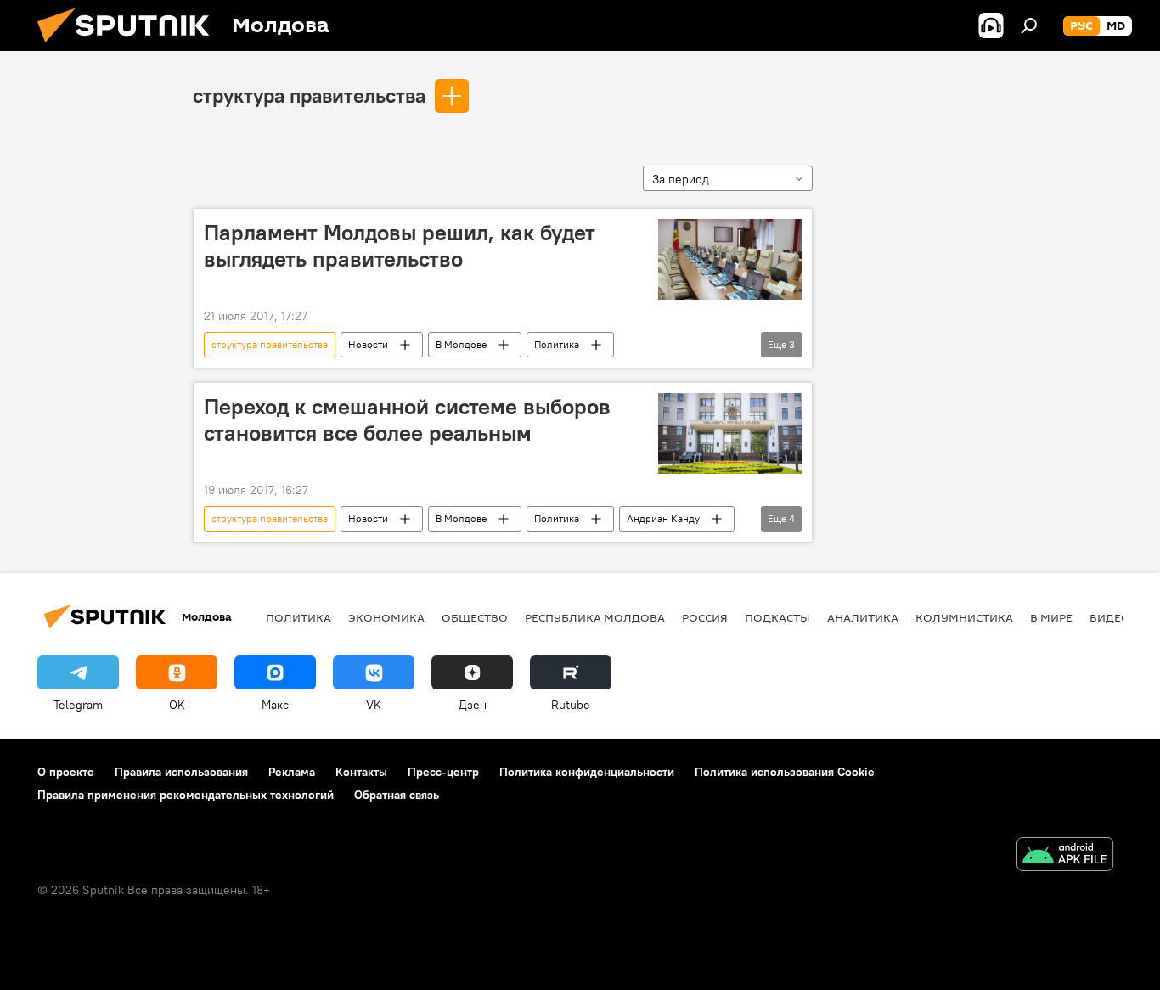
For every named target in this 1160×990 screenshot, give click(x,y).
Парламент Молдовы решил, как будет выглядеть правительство (399, 246)
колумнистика (964, 617)
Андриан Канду (663, 518)
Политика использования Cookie (785, 771)
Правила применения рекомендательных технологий (185, 794)
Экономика (386, 617)
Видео (1110, 617)
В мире (1051, 617)
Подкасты (777, 617)
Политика (556, 344)
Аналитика (862, 617)
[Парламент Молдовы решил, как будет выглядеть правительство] (730, 259)
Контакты (361, 771)
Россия (705, 617)
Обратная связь (396, 794)
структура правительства (309, 95)
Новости (368, 344)
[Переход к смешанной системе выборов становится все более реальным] (730, 433)
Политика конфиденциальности (586, 771)
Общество (475, 617)
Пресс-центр (443, 771)
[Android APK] (1065, 856)
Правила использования (181, 771)
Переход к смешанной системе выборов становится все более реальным (407, 420)
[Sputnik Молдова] (130, 46)
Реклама (291, 771)
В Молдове (461, 344)
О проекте (65, 771)
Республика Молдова (595, 617)
